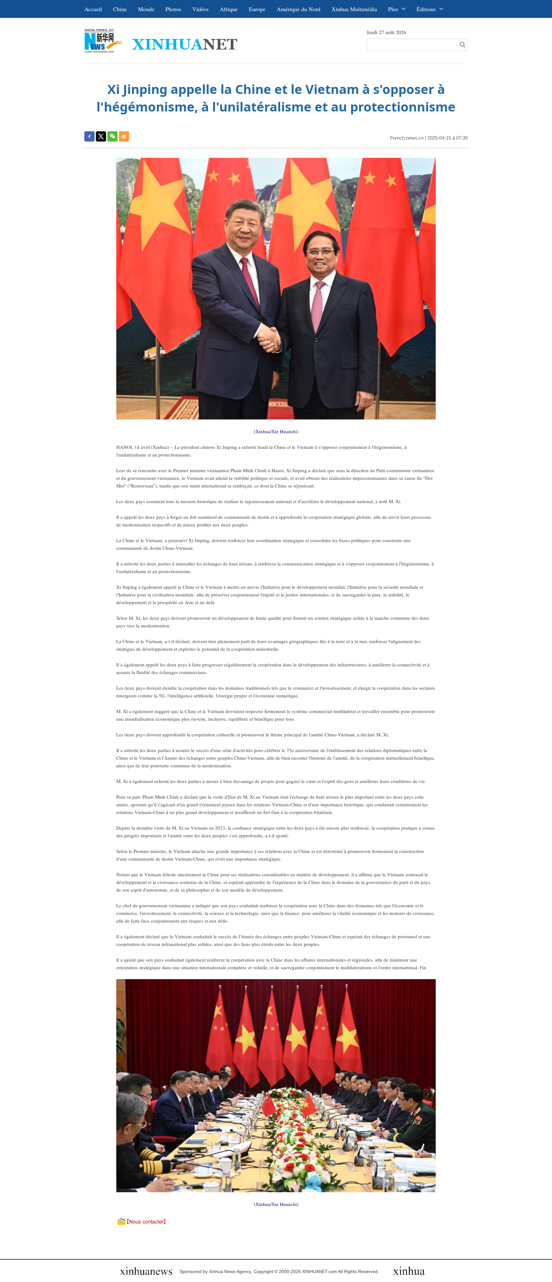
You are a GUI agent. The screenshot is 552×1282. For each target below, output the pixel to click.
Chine (120, 9)
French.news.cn (407, 138)
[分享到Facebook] (89, 136)
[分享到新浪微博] (124, 136)
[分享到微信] (112, 136)
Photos (173, 9)
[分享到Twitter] (101, 136)
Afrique (229, 9)
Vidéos (200, 9)
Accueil (93, 9)
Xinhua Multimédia (354, 9)
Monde (146, 9)
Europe (257, 9)
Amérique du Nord (298, 9)
